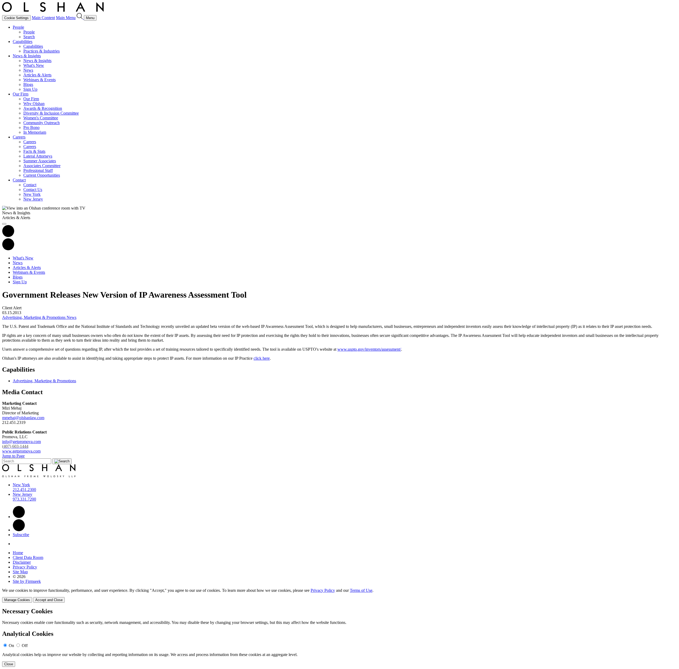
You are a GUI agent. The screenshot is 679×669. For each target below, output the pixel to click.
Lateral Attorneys (37, 156)
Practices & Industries (41, 51)
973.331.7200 (24, 499)
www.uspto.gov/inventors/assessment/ (369, 349)
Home (18, 552)
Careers (19, 137)
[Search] (80, 17)
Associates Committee (41, 165)
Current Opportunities (41, 175)
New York (32, 194)
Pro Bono (31, 127)
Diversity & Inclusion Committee (51, 113)
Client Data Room (28, 557)
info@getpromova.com (21, 444)
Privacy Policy (25, 567)
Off (25, 645)
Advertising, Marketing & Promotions (44, 381)
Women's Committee (40, 118)
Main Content (43, 17)
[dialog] (339, 595)
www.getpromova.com (21, 451)
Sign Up (30, 89)
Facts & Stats (34, 151)
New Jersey (33, 199)
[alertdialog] (339, 637)
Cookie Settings (16, 18)
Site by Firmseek (27, 581)
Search (29, 36)
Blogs (28, 84)
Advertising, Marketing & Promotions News (39, 317)
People (18, 27)
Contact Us (32, 189)
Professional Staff (38, 170)
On (11, 645)
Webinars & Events (39, 79)
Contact (19, 180)
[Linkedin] (19, 516)
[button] (8, 249)
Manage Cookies (17, 600)
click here (262, 358)
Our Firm (20, 94)
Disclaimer (22, 562)
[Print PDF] (8, 235)
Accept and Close (49, 600)
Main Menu (66, 17)
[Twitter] (19, 530)
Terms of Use (361, 590)
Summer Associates (39, 161)
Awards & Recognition (42, 108)
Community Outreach (41, 122)
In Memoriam (34, 132)
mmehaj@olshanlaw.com (23, 417)
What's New (33, 65)
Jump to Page (13, 456)
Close (8, 664)
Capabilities (22, 41)
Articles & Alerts (37, 75)
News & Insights (27, 56)
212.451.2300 (24, 489)
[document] (339, 637)
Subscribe (21, 534)
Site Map (20, 572)
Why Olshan (34, 103)
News (28, 70)
